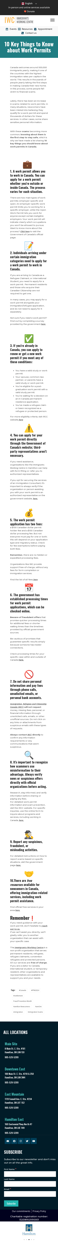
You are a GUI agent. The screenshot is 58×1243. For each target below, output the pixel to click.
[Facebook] (14, 1141)
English (29, 3)
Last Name (9, 1179)
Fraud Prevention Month (22, 1001)
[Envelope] (8, 1141)
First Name (10, 1169)
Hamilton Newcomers (21, 1006)
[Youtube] (34, 1141)
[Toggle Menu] (52, 20)
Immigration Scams (35, 1012)
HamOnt (38, 1006)
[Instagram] (21, 1141)
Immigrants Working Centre (29, 947)
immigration (18, 1012)
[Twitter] (27, 1141)
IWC (31, 564)
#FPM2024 (35, 990)
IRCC (29, 734)
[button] (24, 1239)
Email (7, 1189)
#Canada (22, 990)
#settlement (18, 996)
